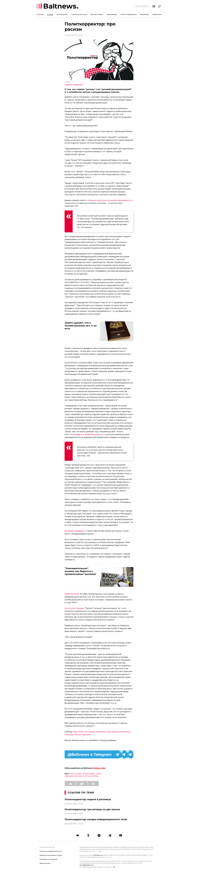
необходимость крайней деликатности (87, 434)
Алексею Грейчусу (82, 734)
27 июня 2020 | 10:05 (74, 813)
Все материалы (142, 6)
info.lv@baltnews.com (86, 865)
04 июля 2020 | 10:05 (74, 823)
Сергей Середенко (74, 84)
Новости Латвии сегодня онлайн (82, 774)
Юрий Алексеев (72, 594)
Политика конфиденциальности (51, 851)
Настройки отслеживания (48, 859)
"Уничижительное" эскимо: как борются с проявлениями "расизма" (80, 571)
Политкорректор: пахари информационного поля (96, 819)
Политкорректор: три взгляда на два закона (93, 809)
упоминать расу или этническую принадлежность (110, 200)
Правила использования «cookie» (51, 855)
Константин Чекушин (74, 608)
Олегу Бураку (112, 731)
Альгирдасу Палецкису (95, 731)
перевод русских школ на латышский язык (82, 776)
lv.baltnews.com (98, 855)
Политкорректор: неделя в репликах (88, 799)
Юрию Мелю (78, 731)
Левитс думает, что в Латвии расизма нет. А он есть (81, 325)
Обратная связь (45, 863)
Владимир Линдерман (74, 531)
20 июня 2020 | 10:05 (74, 803)
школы (98, 774)
